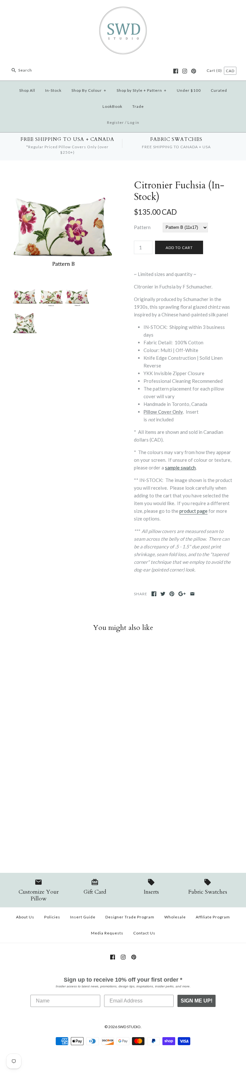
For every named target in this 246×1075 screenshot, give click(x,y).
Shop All (27, 90)
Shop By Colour (88, 90)
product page (193, 511)
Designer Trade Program (129, 917)
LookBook (112, 106)
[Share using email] (192, 593)
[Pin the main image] (171, 593)
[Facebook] (175, 71)
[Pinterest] (193, 71)
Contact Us (144, 933)
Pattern (142, 227)
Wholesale (175, 917)
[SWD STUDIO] (123, 10)
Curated (219, 90)
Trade (138, 106)
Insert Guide (82, 917)
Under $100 (189, 90)
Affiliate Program (213, 917)
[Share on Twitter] (162, 593)
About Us (25, 917)
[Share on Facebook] (154, 593)
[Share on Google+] (182, 593)
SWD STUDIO (129, 1026)
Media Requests (107, 933)
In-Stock (53, 90)
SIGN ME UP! (196, 1000)
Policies (52, 917)
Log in (133, 122)
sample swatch (180, 467)
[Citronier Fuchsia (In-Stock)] (62, 183)
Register (115, 122)
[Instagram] (184, 71)
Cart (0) (215, 70)
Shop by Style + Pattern (142, 90)
